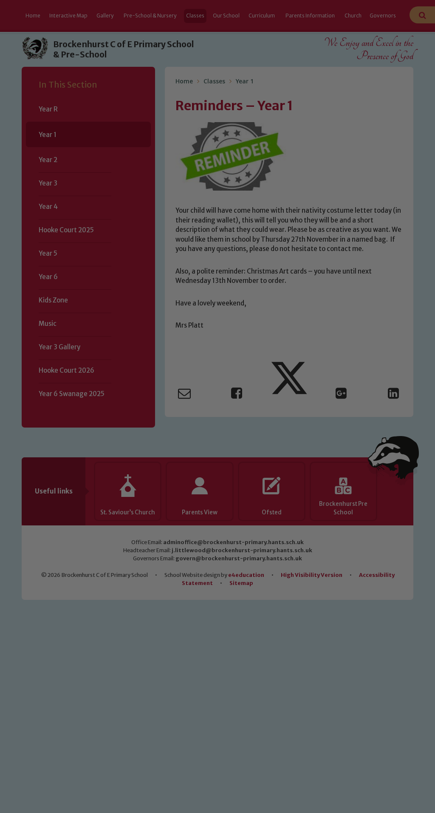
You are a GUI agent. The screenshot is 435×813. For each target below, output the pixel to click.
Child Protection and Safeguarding (217, 481)
